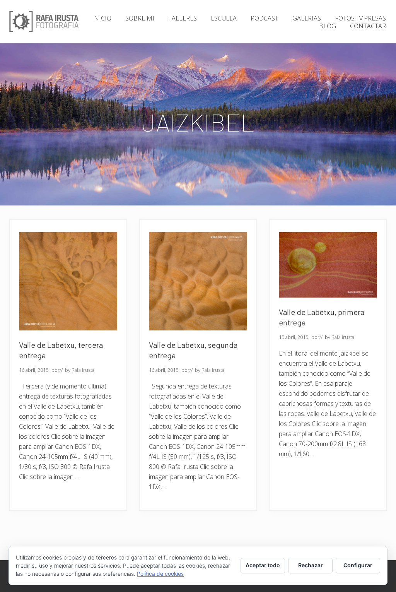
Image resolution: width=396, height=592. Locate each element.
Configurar (357, 565)
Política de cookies (160, 573)
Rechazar (310, 565)
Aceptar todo (263, 565)
